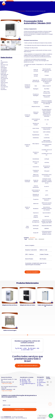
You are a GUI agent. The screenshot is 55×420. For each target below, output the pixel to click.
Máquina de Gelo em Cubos (27, 305)
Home (11, 11)
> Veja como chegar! (6, 383)
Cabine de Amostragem (9, 330)
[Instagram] (50, 382)
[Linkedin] (47, 382)
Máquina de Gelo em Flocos (9, 305)
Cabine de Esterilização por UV (45, 305)
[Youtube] (47, 384)
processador (41, 239)
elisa (36, 239)
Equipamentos (16, 11)
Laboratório (22, 11)
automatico (30, 239)
